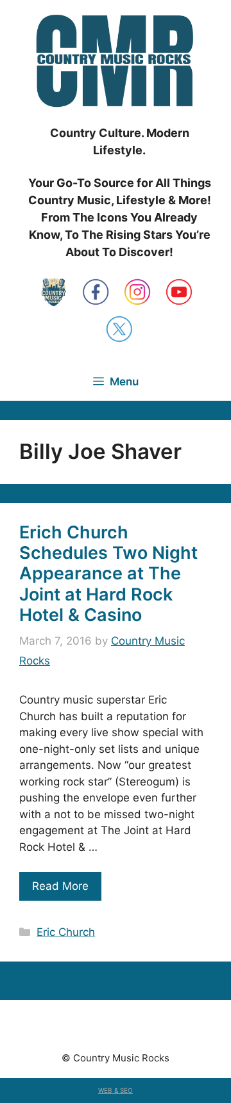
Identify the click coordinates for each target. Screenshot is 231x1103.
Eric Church (66, 932)
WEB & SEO (115, 1090)
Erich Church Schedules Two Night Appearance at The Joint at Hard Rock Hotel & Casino (108, 574)
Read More (60, 886)
